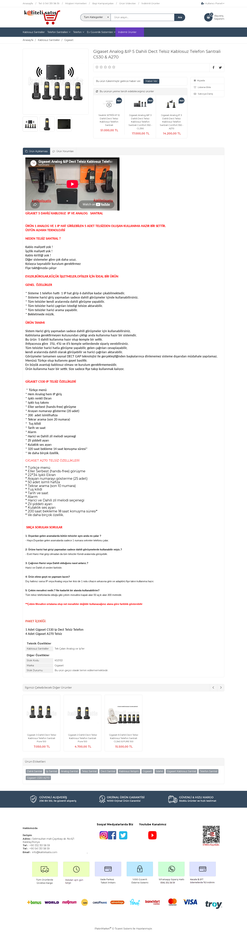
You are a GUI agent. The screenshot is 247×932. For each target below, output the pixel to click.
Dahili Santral (34, 771)
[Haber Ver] (151, 81)
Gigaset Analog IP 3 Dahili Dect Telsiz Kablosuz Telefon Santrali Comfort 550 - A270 (171, 122)
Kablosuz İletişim (129, 771)
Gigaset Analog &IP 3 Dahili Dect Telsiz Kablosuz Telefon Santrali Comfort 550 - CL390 (140, 122)
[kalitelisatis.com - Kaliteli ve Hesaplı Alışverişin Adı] (42, 24)
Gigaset (147, 771)
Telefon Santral (208, 771)
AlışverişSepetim (219, 17)
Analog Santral (69, 771)
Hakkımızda (30, 828)
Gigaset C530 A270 (38, 777)
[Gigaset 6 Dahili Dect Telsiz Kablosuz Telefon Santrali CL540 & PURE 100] (123, 714)
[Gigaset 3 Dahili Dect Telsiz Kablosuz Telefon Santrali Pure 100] (41, 714)
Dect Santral (108, 771)
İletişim (28, 835)
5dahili (159, 771)
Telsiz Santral (89, 771)
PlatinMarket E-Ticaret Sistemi (113, 928)
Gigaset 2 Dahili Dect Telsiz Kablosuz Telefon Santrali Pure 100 (82, 738)
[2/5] (99, 67)
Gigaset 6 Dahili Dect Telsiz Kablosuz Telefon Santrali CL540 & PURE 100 (123, 738)
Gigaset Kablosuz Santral (181, 771)
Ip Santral (51, 771)
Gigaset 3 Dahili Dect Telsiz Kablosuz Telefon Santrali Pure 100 (41, 738)
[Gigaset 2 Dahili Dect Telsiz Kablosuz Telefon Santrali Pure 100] (82, 714)
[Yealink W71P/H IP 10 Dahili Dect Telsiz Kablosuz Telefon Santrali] (109, 104)
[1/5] (97, 67)
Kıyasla (201, 80)
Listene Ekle (204, 87)
